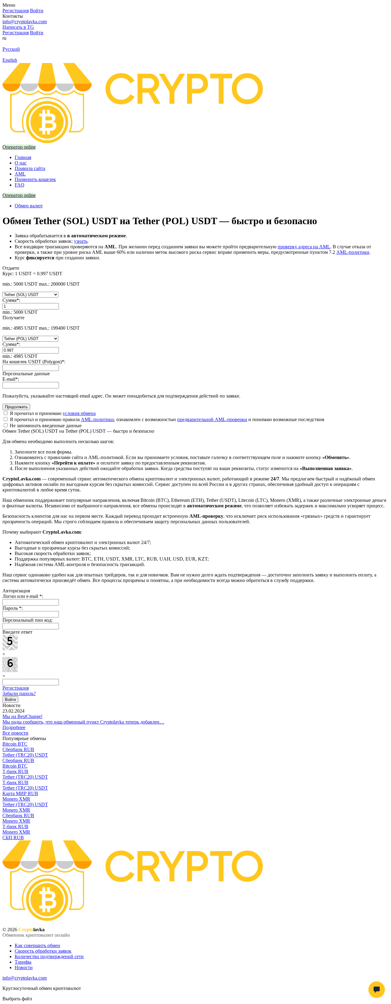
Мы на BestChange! (22, 716)
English (9, 60)
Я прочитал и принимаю (52, 413)
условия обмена (79, 413)
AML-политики (352, 252)
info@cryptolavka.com (24, 21)
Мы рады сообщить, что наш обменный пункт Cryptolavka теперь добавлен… (83, 721)
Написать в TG (18, 27)
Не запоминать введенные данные (45, 425)
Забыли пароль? (19, 693)
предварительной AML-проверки (212, 419)
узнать (80, 241)
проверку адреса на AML (304, 246)
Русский (11, 49)
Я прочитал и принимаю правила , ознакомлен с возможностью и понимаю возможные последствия (166, 419)
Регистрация (15, 688)
